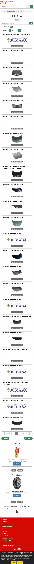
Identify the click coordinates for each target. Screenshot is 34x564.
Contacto (4, 521)
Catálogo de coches (7, 526)
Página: (4, 30)
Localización (5, 524)
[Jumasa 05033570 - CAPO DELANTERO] (17, 256)
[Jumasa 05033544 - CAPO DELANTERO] (17, 89)
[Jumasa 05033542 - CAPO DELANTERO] (17, 56)
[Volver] (3, 433)
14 (9, 433)
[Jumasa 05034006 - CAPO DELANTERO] (17, 305)
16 (16, 433)
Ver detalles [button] (17, 464)
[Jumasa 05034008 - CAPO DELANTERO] (17, 338)
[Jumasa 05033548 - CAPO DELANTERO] (17, 122)
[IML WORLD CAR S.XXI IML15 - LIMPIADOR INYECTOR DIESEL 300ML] (17, 452)
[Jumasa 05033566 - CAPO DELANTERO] (17, 223)
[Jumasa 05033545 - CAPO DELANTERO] (17, 106)
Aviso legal (5, 536)
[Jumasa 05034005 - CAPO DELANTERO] (17, 289)
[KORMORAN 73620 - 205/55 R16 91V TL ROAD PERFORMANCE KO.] (17, 483)
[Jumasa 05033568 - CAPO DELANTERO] (17, 239)
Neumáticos (5, 529)
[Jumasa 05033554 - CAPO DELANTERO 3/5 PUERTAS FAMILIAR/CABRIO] (17, 173)
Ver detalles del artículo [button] (17, 62)
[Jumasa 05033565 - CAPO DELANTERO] (17, 206)
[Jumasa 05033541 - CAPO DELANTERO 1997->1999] (17, 40)
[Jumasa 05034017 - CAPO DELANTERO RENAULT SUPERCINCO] (17, 390)
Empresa (4, 519)
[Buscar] (31, 6)
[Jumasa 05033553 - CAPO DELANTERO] (17, 155)
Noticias (4, 533)
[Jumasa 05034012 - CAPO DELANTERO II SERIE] (17, 355)
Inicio (3, 11)
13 (6, 433)
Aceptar (13, 562)
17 (20, 433)
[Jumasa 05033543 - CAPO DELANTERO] (17, 73)
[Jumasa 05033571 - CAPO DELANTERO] (17, 272)
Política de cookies (6, 540)
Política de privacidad (7, 538)
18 (23, 433)
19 (26, 433)
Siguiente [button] (20, 470)
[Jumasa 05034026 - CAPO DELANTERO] (17, 423)
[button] (10, 30)
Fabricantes (5, 531)
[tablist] (17, 458)
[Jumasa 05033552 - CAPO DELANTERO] (17, 139)
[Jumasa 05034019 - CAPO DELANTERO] (17, 406)
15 (13, 433)
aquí (2, 556)
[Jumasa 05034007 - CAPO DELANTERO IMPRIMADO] (17, 322)
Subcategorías (11, 11)
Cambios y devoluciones (8, 545)
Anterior (5, 438)
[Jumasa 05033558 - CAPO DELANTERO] (17, 190)
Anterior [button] (13, 470)
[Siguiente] (31, 433)
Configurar (20, 562)
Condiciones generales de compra (10, 543)
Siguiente (28, 438)
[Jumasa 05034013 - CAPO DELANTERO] (17, 371)
